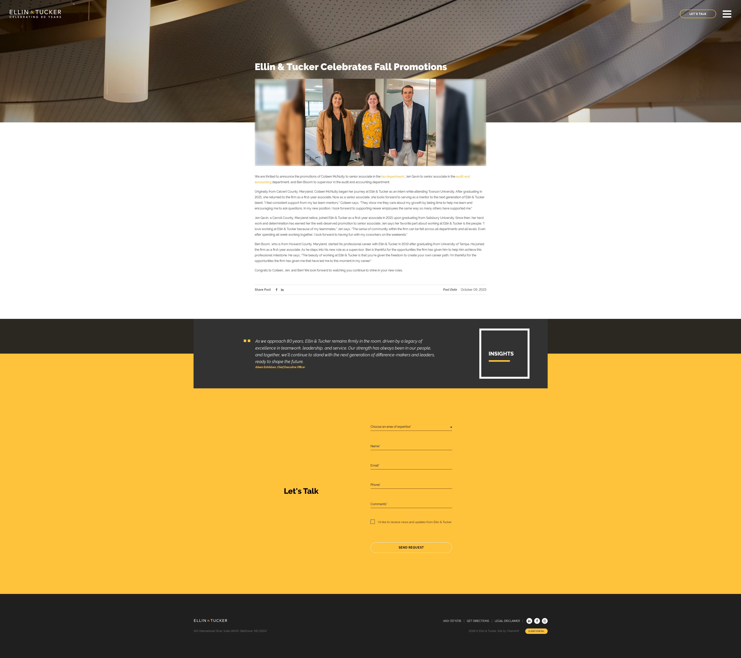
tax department (392, 176)
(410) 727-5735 (452, 620)
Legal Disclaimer (507, 620)
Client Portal (536, 631)
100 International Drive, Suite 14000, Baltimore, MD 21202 (230, 631)
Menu (727, 14)
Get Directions (478, 620)
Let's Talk (698, 14)
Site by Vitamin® (508, 631)
